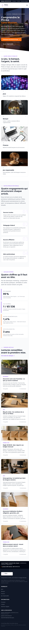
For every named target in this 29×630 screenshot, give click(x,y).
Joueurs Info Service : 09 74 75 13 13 (11, 566)
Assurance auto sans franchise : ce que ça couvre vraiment (14, 379)
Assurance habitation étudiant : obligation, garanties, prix (13, 512)
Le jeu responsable (8, 44)
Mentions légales (24, 1)
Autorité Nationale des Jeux (7, 617)
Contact (18, 1)
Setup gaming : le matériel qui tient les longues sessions (14, 479)
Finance (3, 593)
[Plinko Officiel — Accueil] (7, 5)
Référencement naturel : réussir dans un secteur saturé (13, 545)
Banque (3, 591)
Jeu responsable (5, 595)
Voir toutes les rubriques (7, 355)
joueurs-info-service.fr (6, 615)
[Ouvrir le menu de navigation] (27, 5)
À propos (14, 1)
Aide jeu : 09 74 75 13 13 (6, 1)
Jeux (2, 589)
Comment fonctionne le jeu (10, 39)
